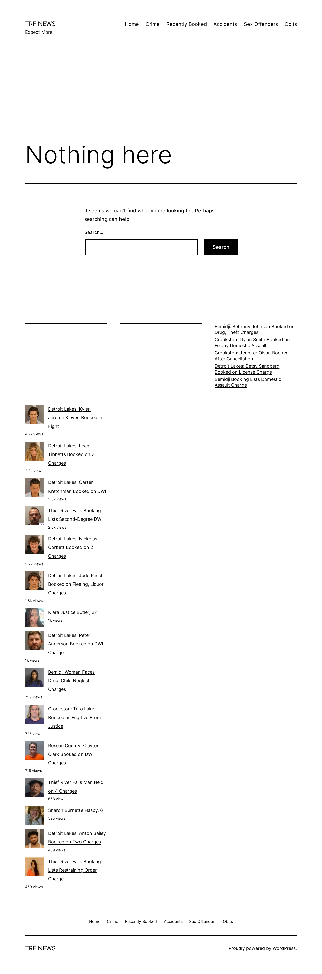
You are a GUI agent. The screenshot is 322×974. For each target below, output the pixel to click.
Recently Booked (186, 24)
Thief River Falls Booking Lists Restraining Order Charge (74, 870)
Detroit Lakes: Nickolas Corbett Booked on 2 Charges (72, 547)
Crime (153, 24)
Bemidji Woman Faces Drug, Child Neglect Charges (71, 680)
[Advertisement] (161, 96)
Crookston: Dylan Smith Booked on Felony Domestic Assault (252, 342)
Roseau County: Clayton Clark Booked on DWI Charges (74, 754)
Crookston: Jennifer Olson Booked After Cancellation (252, 355)
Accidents (225, 24)
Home (132, 24)
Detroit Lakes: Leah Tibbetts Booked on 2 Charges (71, 454)
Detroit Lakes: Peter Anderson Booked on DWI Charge (75, 644)
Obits (291, 24)
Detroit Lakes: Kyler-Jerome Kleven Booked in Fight (75, 417)
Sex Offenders (261, 24)
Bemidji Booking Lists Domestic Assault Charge (248, 382)
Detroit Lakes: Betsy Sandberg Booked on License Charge (247, 368)
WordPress (284, 948)
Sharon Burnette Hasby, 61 (76, 810)
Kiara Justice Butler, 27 (72, 612)
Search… (93, 232)
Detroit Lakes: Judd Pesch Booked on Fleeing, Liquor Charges (76, 584)
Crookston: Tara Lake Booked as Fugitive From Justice (74, 717)
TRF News (40, 23)
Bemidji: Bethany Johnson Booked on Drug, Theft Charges (255, 329)
